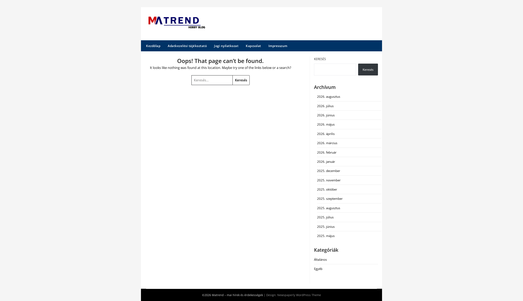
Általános (320, 259)
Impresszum (277, 46)
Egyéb (318, 269)
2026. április (326, 134)
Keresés (320, 59)
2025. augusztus (328, 208)
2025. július (325, 217)
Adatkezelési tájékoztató (187, 46)
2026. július (325, 106)
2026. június (326, 115)
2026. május (326, 124)
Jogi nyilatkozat (226, 46)
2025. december (328, 171)
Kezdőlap (153, 46)
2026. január (326, 161)
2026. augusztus (328, 96)
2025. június (326, 227)
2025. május (326, 236)
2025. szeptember (330, 199)
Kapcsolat (253, 46)
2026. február (326, 152)
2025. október (327, 189)
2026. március (327, 143)
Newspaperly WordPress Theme (299, 295)
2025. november (329, 180)
